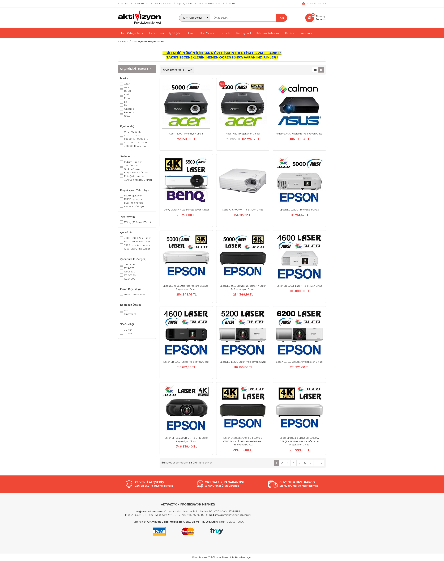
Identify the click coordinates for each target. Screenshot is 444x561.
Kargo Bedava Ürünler (136, 172)
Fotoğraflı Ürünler (134, 176)
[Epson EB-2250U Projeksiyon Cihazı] (299, 181)
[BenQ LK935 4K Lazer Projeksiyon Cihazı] (186, 181)
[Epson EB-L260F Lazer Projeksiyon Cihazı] (299, 257)
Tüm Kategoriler (130, 33)
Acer (127, 83)
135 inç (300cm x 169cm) (137, 222)
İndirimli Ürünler (133, 162)
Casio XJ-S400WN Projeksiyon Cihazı (242, 209)
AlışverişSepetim (321, 18)
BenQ (127, 91)
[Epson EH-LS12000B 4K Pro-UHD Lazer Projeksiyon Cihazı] (186, 409)
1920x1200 (129, 278)
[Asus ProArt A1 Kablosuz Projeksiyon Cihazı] (299, 105)
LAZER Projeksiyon (134, 206)
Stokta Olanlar (132, 169)
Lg (125, 101)
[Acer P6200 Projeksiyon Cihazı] (186, 105)
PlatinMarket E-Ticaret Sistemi (211, 557)
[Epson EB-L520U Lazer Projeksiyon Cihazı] (243, 333)
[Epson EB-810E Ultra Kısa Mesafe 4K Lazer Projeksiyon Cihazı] (186, 257)
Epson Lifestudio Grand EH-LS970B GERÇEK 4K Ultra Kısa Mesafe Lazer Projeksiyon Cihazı (242, 441)
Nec (126, 105)
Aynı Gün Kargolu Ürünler (138, 179)
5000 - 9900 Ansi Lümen (137, 241)
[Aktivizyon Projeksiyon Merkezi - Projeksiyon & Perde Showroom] (139, 23)
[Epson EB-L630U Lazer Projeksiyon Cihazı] (299, 333)
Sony (127, 116)
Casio (127, 94)
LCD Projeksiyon (133, 202)
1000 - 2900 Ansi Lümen (137, 248)
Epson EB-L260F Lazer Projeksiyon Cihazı (299, 285)
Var (126, 310)
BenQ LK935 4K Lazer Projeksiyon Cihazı (186, 209)
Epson (127, 98)
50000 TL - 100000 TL (136, 138)
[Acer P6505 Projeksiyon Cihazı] (243, 105)
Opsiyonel (130, 314)
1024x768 (129, 268)
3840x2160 (130, 264)
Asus (126, 87)
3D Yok (128, 333)
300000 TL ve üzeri (135, 146)
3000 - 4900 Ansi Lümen (137, 238)
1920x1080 (130, 275)
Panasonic (130, 112)
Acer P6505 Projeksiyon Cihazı (243, 133)
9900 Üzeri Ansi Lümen (137, 245)
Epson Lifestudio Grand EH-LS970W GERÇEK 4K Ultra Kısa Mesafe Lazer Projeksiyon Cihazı (299, 441)
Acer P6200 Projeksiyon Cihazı (186, 133)
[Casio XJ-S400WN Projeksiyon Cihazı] (243, 181)
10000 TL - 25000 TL (135, 135)
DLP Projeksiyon (133, 199)
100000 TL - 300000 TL (137, 142)
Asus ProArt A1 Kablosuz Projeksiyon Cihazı (299, 133)
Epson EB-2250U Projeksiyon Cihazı (299, 209)
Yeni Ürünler (131, 165)
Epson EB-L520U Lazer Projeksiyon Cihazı (243, 361)
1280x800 (129, 271)
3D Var (128, 329)
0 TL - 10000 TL (132, 131)
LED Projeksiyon (133, 195)
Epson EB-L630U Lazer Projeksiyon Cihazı (299, 361)
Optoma (129, 108)
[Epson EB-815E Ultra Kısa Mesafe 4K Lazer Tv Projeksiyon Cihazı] (243, 257)
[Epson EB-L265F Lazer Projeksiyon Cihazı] (186, 333)
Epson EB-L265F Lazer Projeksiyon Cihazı (186, 361)
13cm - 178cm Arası (134, 294)
